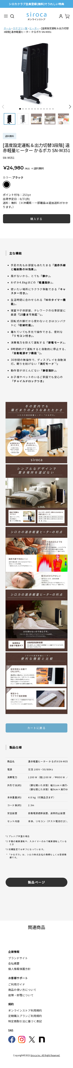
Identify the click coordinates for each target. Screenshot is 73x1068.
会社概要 (13, 963)
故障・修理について (21, 995)
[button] (70, 107)
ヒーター (34, 28)
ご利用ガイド (16, 984)
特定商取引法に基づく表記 (25, 1021)
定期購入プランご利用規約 (25, 1016)
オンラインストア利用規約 (25, 1010)
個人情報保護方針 (19, 969)
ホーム (7, 28)
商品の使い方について (22, 990)
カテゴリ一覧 (20, 28)
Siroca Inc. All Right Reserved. (45, 1055)
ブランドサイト (18, 958)
